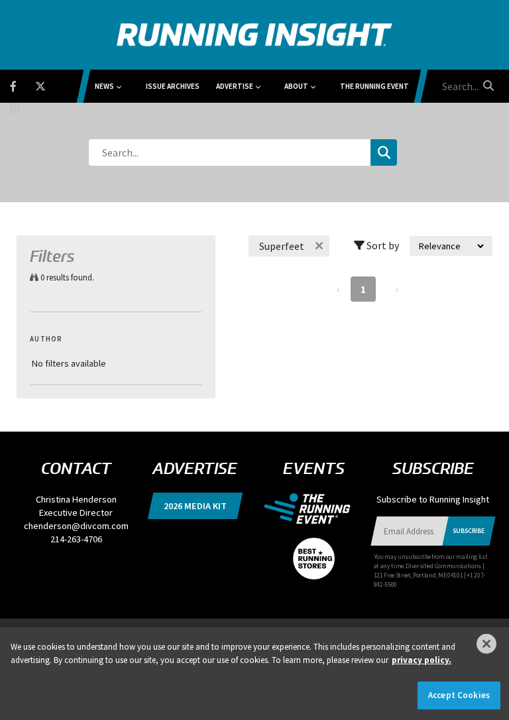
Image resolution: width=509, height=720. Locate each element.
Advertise (234, 86)
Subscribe (468, 530)
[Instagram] (23, 106)
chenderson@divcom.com (76, 526)
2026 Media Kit (195, 506)
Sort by (382, 245)
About (296, 86)
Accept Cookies (459, 695)
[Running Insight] (254, 34)
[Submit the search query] (383, 152)
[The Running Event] (314, 508)
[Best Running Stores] (314, 551)
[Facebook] (21, 84)
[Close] (486, 644)
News (104, 86)
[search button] (486, 85)
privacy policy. (421, 660)
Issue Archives (172, 86)
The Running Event (374, 86)
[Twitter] (48, 84)
